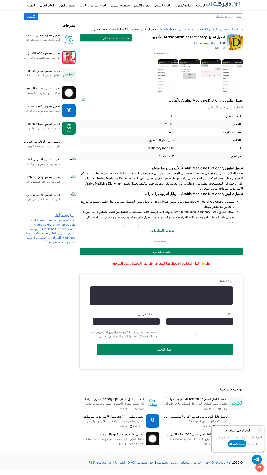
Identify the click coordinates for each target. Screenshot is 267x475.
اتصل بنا (120, 462)
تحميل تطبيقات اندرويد (161, 140)
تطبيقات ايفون (67, 5)
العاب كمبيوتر (163, 5)
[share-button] (259, 467)
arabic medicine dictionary (49, 220)
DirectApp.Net (221, 462)
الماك (83, 5)
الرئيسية (201, 5)
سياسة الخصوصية (168, 462)
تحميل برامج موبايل (184, 178)
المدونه (31, 5)
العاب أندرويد (99, 5)
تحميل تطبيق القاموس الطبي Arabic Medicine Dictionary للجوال (50, 233)
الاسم (227, 314)
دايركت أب (211, 178)
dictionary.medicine (161, 148)
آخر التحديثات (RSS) (100, 462)
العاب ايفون (47, 5)
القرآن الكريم (142, 5)
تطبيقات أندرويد (120, 5)
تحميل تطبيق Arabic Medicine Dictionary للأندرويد (188, 37)
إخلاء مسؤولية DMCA (141, 462)
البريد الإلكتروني (147, 314)
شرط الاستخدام (191, 462)
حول (206, 462)
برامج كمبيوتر (183, 5)
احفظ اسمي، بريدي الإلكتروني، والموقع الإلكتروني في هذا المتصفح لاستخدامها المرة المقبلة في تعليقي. (124, 334)
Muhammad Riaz (205, 43)
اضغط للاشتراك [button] (237, 444)
